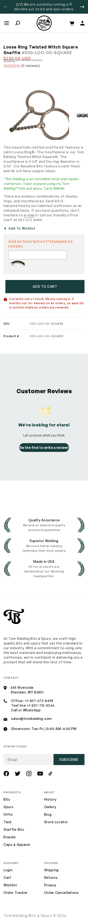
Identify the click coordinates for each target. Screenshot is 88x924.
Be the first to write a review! (44, 448)
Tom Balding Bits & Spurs (28, 915)
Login (8, 870)
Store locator (56, 822)
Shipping (9, 60)
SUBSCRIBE (69, 760)
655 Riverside (22, 687)
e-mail (29, 215)
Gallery (50, 807)
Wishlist (10, 885)
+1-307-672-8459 (39, 701)
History (50, 799)
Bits (7, 799)
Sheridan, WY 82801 (27, 692)
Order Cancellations (61, 893)
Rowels (10, 837)
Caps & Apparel (17, 845)
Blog (48, 814)
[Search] (17, 23)
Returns (51, 877)
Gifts (8, 814)
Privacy (50, 885)
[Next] (82, 6)
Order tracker (16, 893)
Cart (7, 877)
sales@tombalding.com (31, 719)
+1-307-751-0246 (41, 705)
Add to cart (45, 286)
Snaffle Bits (14, 829)
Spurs (9, 807)
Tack (8, 822)
